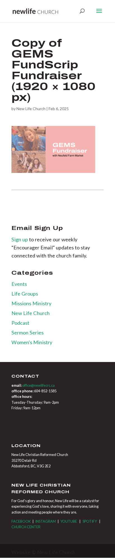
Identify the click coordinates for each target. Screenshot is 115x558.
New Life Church (30, 108)
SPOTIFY (90, 521)
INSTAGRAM (45, 521)
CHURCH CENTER (25, 527)
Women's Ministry (31, 342)
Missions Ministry (31, 303)
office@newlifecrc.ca (38, 385)
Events (19, 284)
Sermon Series (27, 332)
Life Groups (24, 294)
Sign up (20, 239)
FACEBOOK (21, 521)
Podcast (20, 323)
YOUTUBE (68, 521)
